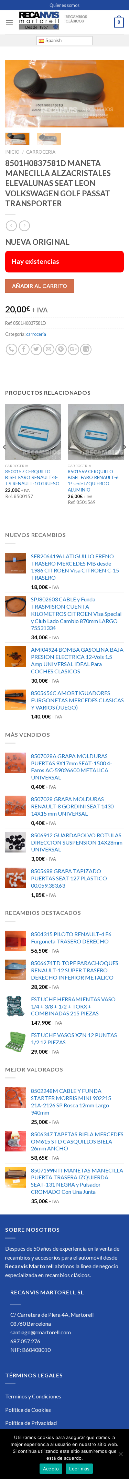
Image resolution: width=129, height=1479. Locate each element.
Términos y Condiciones (33, 1396)
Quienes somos (64, 5)
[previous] (16, 94)
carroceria (40, 152)
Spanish (53, 40)
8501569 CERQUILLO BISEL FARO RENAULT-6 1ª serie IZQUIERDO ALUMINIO (93, 481)
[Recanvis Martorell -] (64, 22)
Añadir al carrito (39, 286)
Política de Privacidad (31, 1422)
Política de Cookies (28, 1409)
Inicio (12, 152)
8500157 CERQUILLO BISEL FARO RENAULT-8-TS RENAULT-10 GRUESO (32, 477)
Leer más (79, 1468)
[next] (113, 94)
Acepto (51, 1468)
